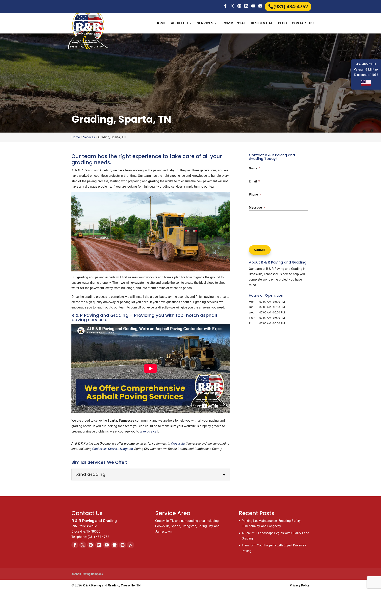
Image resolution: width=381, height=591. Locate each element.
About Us (179, 23)
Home (161, 23)
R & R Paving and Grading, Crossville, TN (111, 585)
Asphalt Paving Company (87, 574)
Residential (262, 23)
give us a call (149, 431)
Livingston (125, 449)
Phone (255, 194)
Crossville (178, 443)
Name (254, 168)
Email (254, 181)
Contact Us (303, 23)
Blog (282, 23)
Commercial (234, 23)
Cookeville (99, 449)
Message (257, 207)
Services (205, 23)
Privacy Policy (300, 585)
